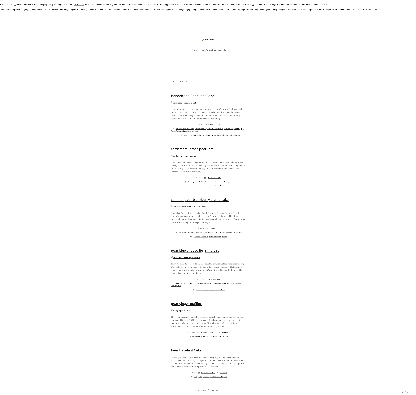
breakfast (203, 283)
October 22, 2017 (214, 125)
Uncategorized (193, 131)
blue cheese (200, 290)
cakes (226, 129)
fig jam (207, 290)
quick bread (183, 131)
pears (238, 135)
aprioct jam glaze (187, 135)
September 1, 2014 (206, 332)
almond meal (189, 129)
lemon (217, 182)
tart (225, 373)
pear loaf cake (230, 135)
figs (211, 290)
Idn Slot (3, 10)
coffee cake (204, 233)
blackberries (203, 237)
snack (231, 182)
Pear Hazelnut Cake (186, 351)
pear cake (221, 135)
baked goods (205, 129)
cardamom (204, 186)
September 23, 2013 (208, 373)
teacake (240, 233)
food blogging (238, 129)
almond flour (180, 129)
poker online (78, 4)
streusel (224, 237)
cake (200, 377)
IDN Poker (214, 129)
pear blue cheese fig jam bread (195, 251)
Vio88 (374, 10)
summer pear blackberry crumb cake (200, 200)
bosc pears (206, 135)
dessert (230, 129)
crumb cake (213, 237)
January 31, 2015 (214, 279)
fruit (177, 131)
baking (196, 377)
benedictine (197, 135)
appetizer (179, 283)
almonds (198, 129)
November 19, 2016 (214, 178)
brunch (220, 129)
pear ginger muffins (186, 304)
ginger (208, 337)
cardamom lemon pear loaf (192, 149)
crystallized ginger (198, 337)
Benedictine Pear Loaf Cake (192, 96)
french (173, 131)
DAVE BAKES (208, 46)
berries (196, 237)
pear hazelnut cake (216, 377)
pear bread (214, 135)
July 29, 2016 (214, 229)
